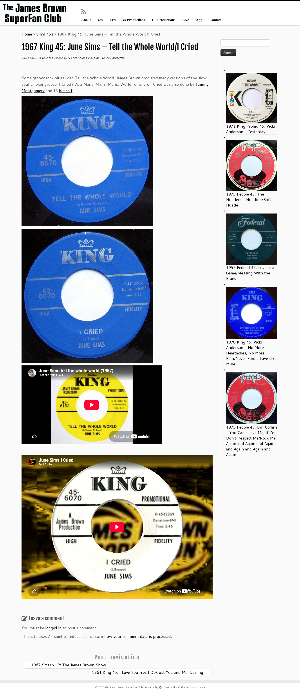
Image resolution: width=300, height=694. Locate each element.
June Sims (85, 58)
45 (65, 58)
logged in (53, 628)
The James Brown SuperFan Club (124, 687)
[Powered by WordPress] (160, 686)
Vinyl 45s (44, 34)
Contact (215, 20)
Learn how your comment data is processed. (132, 636)
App (199, 20)
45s (100, 20)
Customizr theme (195, 687)
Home (27, 34)
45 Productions (134, 20)
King (97, 58)
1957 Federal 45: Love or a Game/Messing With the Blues (250, 273)
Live (185, 20)
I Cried (73, 58)
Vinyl (104, 58)
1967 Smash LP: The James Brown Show (66, 665)
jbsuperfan (118, 58)
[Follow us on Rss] (85, 11)
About (86, 20)
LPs (113, 20)
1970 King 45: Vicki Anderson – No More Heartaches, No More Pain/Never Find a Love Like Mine (251, 353)
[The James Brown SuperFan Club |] (34, 13)
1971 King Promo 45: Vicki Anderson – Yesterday (250, 128)
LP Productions (163, 20)
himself (65, 90)
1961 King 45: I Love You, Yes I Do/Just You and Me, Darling (150, 672)
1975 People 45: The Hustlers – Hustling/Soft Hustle (248, 199)
